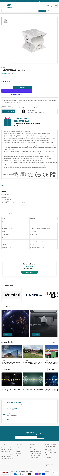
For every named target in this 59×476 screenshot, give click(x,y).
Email (34, 112)
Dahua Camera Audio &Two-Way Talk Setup (33, 389)
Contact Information (35, 455)
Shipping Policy (34, 448)
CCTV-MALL (3, 67)
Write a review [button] (29, 272)
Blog (17, 455)
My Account (19, 453)
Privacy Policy (33, 449)
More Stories (52, 342)
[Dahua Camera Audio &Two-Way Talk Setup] (33, 379)
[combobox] (23, 10)
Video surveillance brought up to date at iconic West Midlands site (11, 363)
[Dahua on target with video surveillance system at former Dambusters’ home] (33, 351)
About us (18, 448)
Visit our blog (52, 369)
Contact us (18, 451)
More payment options (16, 94)
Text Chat (29, 112)
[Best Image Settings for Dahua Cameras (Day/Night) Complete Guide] (12, 379)
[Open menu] (56, 5)
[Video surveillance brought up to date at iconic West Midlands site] (12, 351)
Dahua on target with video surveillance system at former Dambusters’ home (32, 363)
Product (18, 449)
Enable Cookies (34, 457)
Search (43, 11)
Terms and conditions (35, 451)
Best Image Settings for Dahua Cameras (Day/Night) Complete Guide (11, 390)
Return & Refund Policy (35, 453)
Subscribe (40, 437)
